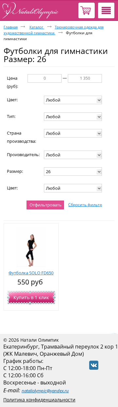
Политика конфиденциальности (39, 400)
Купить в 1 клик (31, 297)
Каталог (37, 26)
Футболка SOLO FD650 (31, 272)
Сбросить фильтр (85, 204)
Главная (11, 26)
